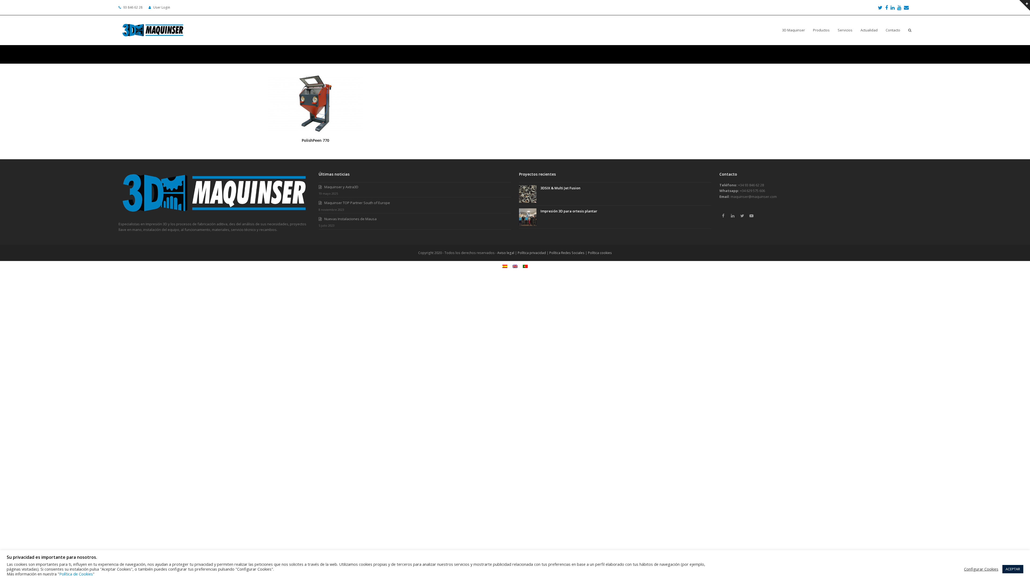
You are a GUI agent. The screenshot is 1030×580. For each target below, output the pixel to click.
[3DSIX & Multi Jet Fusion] (527, 194)
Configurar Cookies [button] (981, 569)
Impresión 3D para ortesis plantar (568, 211)
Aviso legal (505, 253)
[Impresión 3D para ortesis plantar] (527, 217)
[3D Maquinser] (215, 212)
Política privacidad (532, 253)
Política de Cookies (76, 574)
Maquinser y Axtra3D (341, 186)
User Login (161, 7)
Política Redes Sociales (566, 253)
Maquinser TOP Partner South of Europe (357, 202)
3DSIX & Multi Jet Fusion (560, 188)
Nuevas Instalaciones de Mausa (350, 218)
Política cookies (600, 253)
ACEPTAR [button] (1013, 569)
